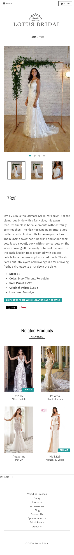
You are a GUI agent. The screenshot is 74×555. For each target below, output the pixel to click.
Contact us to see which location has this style (33, 300)
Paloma (55, 396)
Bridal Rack (35, 522)
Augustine (19, 456)
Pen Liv (19, 459)
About (35, 526)
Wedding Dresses (37, 494)
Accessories (37, 506)
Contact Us (37, 514)
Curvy (37, 498)
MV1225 (55, 456)
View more (37, 337)
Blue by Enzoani (55, 399)
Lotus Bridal (41, 543)
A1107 (19, 396)
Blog (37, 510)
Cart (67, 3)
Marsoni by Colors (55, 459)
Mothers (37, 502)
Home (33, 37)
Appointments (36, 518)
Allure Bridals (19, 399)
